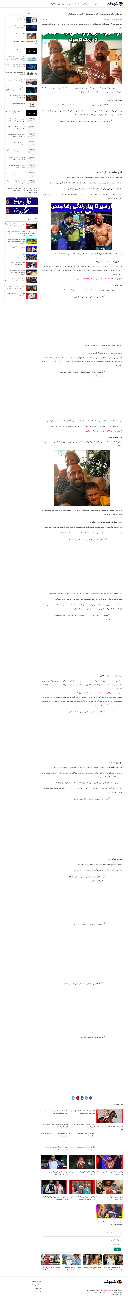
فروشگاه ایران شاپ (20, 33)
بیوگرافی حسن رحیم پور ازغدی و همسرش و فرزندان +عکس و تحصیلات (16, 272)
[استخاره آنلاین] (22, 214)
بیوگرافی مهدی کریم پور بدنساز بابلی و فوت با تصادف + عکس (110, 1173)
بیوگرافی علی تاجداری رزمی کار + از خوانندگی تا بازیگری (94, 278)
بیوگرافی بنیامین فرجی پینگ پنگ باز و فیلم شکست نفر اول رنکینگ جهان (83, 1198)
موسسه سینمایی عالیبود (18, 103)
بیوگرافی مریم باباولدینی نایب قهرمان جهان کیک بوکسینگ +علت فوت (55, 1125)
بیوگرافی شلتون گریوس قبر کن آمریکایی (99, 431)
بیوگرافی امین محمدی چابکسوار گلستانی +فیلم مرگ (110, 1128)
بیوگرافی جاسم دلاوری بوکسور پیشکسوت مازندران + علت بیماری (56, 1173)
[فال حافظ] (22, 205)
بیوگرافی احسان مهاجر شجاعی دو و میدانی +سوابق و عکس (83, 1148)
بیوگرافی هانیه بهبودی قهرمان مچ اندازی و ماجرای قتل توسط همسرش (83, 1125)
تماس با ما (37, 1292)
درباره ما (38, 1288)
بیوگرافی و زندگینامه (56, 3)
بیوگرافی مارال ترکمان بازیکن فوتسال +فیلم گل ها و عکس (82, 1173)
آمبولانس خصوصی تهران (18, 41)
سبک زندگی (87, 3)
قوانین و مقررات (36, 1281)
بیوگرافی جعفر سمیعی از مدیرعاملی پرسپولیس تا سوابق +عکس (109, 1198)
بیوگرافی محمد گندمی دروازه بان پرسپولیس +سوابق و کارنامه (55, 1148)
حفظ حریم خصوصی (34, 1285)
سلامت (77, 3)
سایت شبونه (107, 1290)
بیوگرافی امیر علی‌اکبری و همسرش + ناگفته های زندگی (94, 693)
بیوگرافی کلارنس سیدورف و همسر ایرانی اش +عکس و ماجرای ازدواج (110, 1223)
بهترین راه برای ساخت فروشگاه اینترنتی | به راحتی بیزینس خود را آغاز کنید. (16, 59)
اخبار (95, 3)
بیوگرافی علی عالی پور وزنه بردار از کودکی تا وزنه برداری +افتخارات (55, 1198)
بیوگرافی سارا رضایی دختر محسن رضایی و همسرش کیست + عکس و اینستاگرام (15, 241)
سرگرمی (70, 3)
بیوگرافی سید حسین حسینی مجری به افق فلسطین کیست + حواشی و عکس (15, 234)
